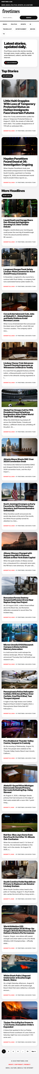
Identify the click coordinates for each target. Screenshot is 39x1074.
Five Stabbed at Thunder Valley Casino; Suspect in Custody (19, 742)
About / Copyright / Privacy (19, 1064)
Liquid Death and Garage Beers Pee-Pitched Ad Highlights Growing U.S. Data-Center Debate (18, 223)
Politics (14, 24)
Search (28, 17)
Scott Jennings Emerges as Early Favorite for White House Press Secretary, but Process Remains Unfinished (19, 507)
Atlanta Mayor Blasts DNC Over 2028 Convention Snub (19, 460)
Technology (7, 29)
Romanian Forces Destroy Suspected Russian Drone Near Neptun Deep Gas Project (18, 599)
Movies (32, 29)
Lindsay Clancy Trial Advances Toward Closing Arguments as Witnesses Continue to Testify (18, 365)
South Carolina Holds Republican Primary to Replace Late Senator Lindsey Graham (19, 883)
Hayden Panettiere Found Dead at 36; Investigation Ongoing (18, 161)
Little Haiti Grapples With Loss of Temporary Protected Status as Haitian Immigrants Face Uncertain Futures (19, 107)
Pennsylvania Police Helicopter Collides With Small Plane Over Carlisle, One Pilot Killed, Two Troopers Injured (19, 694)
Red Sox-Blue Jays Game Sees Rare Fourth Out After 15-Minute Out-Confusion (19, 837)
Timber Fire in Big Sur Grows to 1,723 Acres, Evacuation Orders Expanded (19, 1024)
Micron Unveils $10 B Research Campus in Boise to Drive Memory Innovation (18, 646)
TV (4, 34)
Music (5, 24)
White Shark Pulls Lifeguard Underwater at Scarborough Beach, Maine (17, 977)
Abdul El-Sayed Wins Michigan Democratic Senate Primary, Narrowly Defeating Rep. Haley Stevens (19, 788)
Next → (34, 1051)
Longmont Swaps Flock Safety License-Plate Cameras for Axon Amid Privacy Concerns (19, 271)
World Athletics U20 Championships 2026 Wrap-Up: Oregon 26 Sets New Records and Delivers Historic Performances (19, 929)
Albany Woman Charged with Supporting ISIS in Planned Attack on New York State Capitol (19, 555)
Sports (23, 24)
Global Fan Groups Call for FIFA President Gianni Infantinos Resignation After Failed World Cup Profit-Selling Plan (18, 413)
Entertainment (21, 29)
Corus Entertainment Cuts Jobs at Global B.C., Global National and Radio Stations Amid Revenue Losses (19, 317)
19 (27, 1051)
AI (30, 24)
